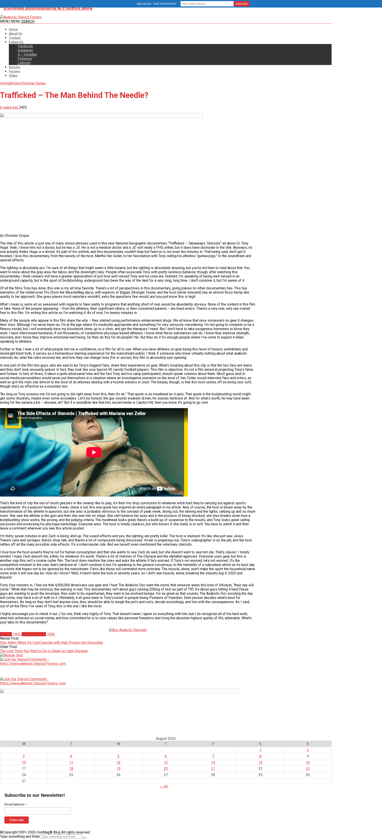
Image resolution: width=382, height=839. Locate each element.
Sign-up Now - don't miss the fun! (156, 3)
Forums (14, 71)
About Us (15, 33)
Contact (15, 38)
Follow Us (16, 42)
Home (13, 29)
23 (308, 768)
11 (71, 762)
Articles (14, 67)
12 (118, 762)
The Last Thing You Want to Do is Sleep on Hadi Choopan (44, 651)
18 (71, 768)
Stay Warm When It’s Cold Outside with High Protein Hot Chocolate (51, 642)
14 (213, 762)
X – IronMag (27, 54)
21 (213, 768)
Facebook (25, 46)
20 (166, 768)
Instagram (25, 50)
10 (24, 762)
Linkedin (24, 63)
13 (166, 762)
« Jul (164, 786)
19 (118, 768)
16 (308, 762)
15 (260, 762)
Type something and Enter (20, 836)
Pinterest (25, 59)
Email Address (15, 804)
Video (13, 75)
